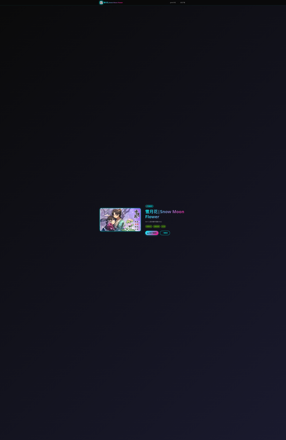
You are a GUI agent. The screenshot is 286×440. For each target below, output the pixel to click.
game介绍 (173, 2)
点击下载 (182, 2)
